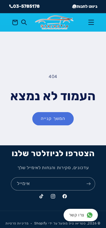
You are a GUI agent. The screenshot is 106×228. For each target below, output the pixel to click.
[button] (91, 22)
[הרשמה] (88, 183)
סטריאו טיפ (77, 223)
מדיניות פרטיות (16, 223)
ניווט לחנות (86, 6)
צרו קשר (76, 215)
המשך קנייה (53, 118)
